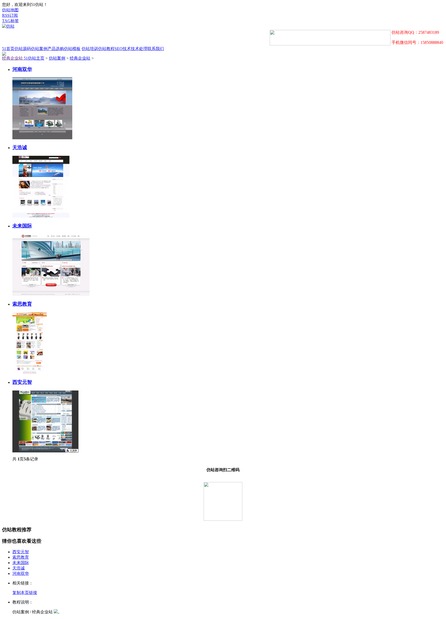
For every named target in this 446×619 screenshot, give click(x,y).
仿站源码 (22, 48)
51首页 (8, 48)
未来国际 (22, 226)
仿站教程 (106, 48)
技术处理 (139, 48)
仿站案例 (39, 48)
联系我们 (155, 48)
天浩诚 (19, 147)
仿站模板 (72, 48)
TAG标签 (10, 21)
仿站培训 (90, 48)
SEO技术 (123, 48)
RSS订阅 (10, 15)
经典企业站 (13, 58)
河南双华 (22, 69)
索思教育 (22, 304)
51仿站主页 (34, 58)
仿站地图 (10, 10)
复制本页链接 (24, 592)
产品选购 (55, 48)
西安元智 (22, 382)
